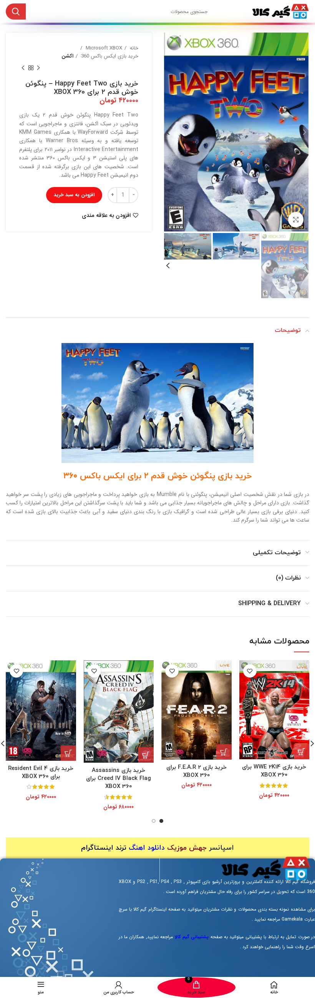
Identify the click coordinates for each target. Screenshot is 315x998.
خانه (133, 48)
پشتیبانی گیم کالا (192, 937)
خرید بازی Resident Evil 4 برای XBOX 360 (40, 773)
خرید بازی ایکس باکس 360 (109, 56)
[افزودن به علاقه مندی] (250, 671)
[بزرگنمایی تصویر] (295, 219)
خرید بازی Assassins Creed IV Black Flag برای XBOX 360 (118, 779)
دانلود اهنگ (147, 848)
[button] (301, 751)
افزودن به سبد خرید (74, 195)
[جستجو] (16, 11)
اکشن (67, 56)
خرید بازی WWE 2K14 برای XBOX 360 (274, 771)
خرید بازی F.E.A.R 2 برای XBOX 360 (196, 771)
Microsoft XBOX (103, 48)
